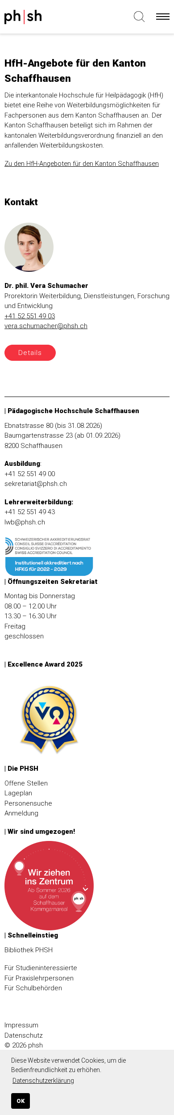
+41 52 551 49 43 (29, 512)
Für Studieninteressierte (40, 968)
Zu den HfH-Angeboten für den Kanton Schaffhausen (81, 164)
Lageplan (18, 793)
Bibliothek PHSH (28, 950)
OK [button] (21, 1101)
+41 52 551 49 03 (29, 316)
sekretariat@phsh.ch (35, 484)
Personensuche (28, 803)
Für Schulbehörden (33, 988)
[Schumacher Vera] (29, 251)
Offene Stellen (26, 783)
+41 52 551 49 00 (29, 474)
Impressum (21, 1025)
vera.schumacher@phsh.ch (45, 326)
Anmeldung (21, 813)
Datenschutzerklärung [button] (43, 1080)
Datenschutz (23, 1035)
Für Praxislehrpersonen (39, 978)
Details (30, 353)
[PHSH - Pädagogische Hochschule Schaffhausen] (39, 18)
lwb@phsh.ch (24, 522)
